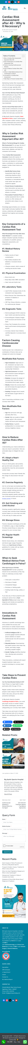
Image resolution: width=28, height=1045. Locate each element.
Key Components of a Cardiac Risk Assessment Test (13, 62)
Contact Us (5, 977)
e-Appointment (6, 972)
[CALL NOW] (3, 1042)
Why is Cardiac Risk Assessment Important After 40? (12, 58)
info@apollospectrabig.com (13, 993)
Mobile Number (6, 826)
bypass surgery (6, 498)
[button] (8, 794)
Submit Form (7, 852)
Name (3, 819)
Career (4, 974)
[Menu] (25, 8)
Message (4, 833)
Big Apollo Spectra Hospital (13, 779)
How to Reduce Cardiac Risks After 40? (13, 69)
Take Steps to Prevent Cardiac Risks (13, 78)
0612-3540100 (10, 991)
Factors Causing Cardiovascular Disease (12, 65)
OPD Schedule (6, 969)
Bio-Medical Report (7, 979)
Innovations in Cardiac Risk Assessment (11, 76)
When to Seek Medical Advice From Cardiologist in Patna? (13, 72)
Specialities (5, 967)
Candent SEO (12, 1039)
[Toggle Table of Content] (22, 56)
